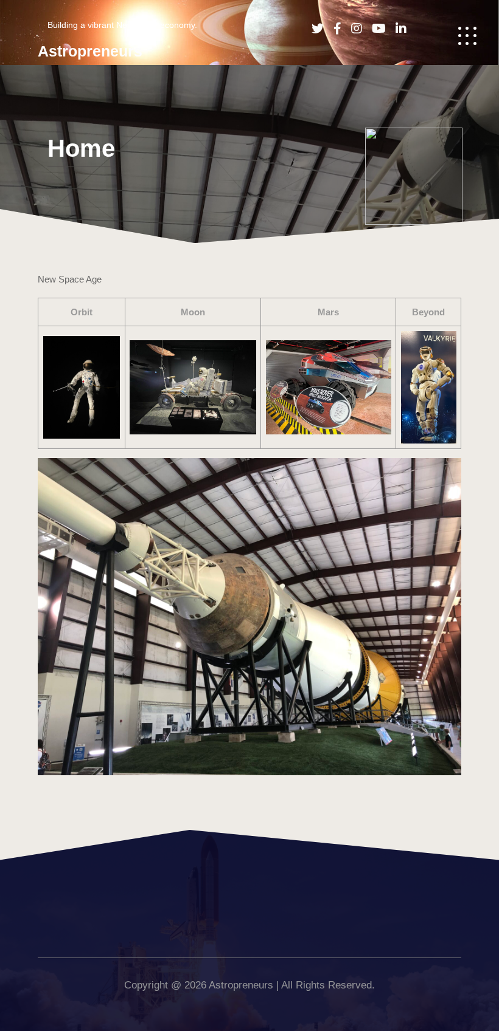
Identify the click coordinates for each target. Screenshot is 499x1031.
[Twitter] (314, 28)
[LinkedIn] (397, 28)
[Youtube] (375, 28)
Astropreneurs (90, 51)
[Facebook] (333, 28)
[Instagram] (353, 28)
